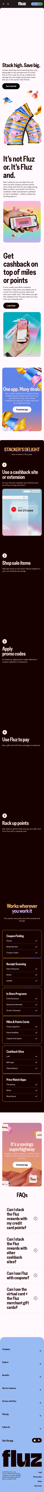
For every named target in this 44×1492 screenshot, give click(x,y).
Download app (22, 409)
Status (40, 1481)
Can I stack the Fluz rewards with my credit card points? (17, 1218)
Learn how (11, 305)
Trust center (38, 1486)
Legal (40, 1472)
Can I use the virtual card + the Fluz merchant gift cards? (18, 1298)
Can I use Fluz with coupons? (18, 1275)
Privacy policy (37, 1477)
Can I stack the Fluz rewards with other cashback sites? (17, 1250)
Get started (11, 86)
